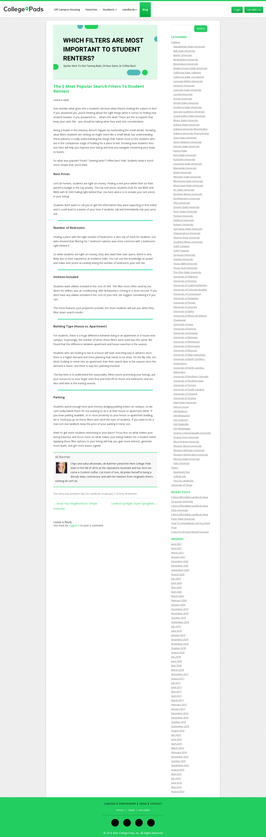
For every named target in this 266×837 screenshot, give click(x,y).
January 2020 (178, 604)
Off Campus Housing (67, 9)
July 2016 (176, 735)
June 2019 (176, 630)
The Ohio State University (187, 272)
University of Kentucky (185, 333)
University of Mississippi (186, 346)
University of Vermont (185, 393)
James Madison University (187, 142)
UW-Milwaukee (181, 415)
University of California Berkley (190, 285)
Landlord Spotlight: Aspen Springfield (134, 503)
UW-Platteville (181, 424)
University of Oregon (184, 385)
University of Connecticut (187, 294)
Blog (145, 9)
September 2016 (180, 726)
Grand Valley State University (189, 116)
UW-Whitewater (182, 428)
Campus (175, 42)
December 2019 (179, 609)
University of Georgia (185, 307)
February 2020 (179, 600)
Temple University (183, 259)
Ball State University (184, 50)
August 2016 (177, 730)
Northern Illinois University (187, 194)
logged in (74, 525)
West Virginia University (186, 441)
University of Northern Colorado (190, 376)
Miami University (182, 172)
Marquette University (185, 168)
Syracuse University (184, 255)
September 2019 (180, 622)
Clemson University (184, 85)
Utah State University (185, 402)
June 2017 (176, 687)
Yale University (181, 463)
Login (237, 9)
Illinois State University (185, 120)
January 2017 (178, 709)
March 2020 (177, 596)
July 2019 (176, 626)
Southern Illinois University (188, 241)
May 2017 (176, 691)
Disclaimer (144, 810)
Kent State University (184, 155)
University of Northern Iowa (188, 380)
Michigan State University (187, 176)
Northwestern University (186, 198)
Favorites (91, 9)
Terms (131, 810)
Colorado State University (187, 90)
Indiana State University (186, 124)
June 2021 (176, 544)
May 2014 (176, 787)
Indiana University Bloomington (190, 129)
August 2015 (177, 769)
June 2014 (176, 782)
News (143, 803)
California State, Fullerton (187, 72)
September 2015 (180, 765)
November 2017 (179, 674)
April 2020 (176, 591)
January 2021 (178, 557)
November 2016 (179, 717)
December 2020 (179, 561)
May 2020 (176, 587)
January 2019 (178, 635)
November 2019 (179, 613)
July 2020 (176, 578)
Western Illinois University (187, 446)
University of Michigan (185, 337)
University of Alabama (185, 276)
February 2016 (179, 752)
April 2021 (176, 548)
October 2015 (178, 761)
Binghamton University (185, 59)
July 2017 (176, 683)
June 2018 (176, 661)
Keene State (180, 150)
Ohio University (181, 202)
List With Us (254, 9)
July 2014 (176, 778)
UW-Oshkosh (180, 419)
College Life (179, 476)
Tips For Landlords (91, 493)
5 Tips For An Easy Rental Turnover (190, 531)
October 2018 (178, 648)
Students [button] (109, 9)
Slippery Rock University (186, 237)
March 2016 (177, 748)
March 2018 (177, 669)
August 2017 (177, 678)
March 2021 (177, 552)
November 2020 (179, 565)
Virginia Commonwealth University (192, 433)
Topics (174, 467)
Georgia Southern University (189, 111)
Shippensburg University (186, 233)
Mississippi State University (188, 185)
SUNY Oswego (181, 250)
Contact (156, 803)
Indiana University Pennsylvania (191, 133)
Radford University (183, 220)
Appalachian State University (189, 46)
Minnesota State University (188, 181)
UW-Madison (180, 411)
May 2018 (176, 665)
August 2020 (177, 574)
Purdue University (183, 215)
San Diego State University (187, 228)
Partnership (127, 803)
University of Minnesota (186, 341)
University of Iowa (183, 324)
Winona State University (186, 459)
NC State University (183, 189)
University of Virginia (184, 398)
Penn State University (185, 211)
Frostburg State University (187, 107)
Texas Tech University (185, 268)
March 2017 (177, 700)
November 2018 (179, 643)
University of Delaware (186, 298)
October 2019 (178, 617)
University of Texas (181, 485)
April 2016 (176, 743)
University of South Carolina (188, 389)
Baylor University (182, 55)
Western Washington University (190, 454)
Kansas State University (186, 146)
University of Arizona (184, 281)
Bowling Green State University (190, 68)
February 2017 (179, 704)
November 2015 (179, 756)
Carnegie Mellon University (188, 81)
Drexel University (182, 98)
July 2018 (176, 656)
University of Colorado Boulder (190, 289)
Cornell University (183, 94)
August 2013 (177, 791)
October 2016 (178, 722)
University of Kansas (184, 328)
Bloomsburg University (185, 63)
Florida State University (186, 103)
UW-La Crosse (181, 406)
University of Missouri (185, 350)
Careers (109, 803)
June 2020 (176, 583)
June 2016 (176, 739)
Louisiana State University (187, 163)
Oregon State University (186, 207)
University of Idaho (183, 311)
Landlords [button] (129, 9)
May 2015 (176, 774)
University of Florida (184, 302)
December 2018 (179, 639)
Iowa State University (185, 137)
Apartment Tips (181, 472)
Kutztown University (184, 159)
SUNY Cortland (181, 246)
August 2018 (177, 652)
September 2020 (180, 570)
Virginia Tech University (186, 437)
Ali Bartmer (63, 457)
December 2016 (179, 713)
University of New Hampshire (189, 354)
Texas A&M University (185, 263)
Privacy (120, 810)
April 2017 (176, 696)
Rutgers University (183, 224)
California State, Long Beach (188, 77)
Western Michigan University (189, 450)
